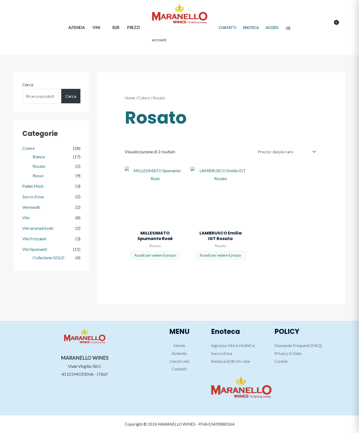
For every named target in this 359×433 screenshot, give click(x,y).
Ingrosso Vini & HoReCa (233, 345)
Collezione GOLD (48, 257)
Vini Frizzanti (34, 238)
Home (130, 97)
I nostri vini (179, 361)
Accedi (272, 28)
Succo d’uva (221, 353)
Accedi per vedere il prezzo (155, 255)
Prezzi (133, 27)
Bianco (39, 156)
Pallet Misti (32, 185)
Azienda (76, 27)
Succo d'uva (33, 196)
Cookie (281, 361)
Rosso (38, 175)
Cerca (27, 84)
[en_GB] (288, 28)
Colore (28, 147)
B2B (115, 27)
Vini (96, 27)
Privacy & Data (287, 353)
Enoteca (251, 28)
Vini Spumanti (34, 248)
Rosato (39, 165)
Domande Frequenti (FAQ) (298, 345)
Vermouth (31, 206)
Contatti (227, 28)
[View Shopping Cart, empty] (332, 27)
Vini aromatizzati (37, 227)
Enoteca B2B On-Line (230, 361)
